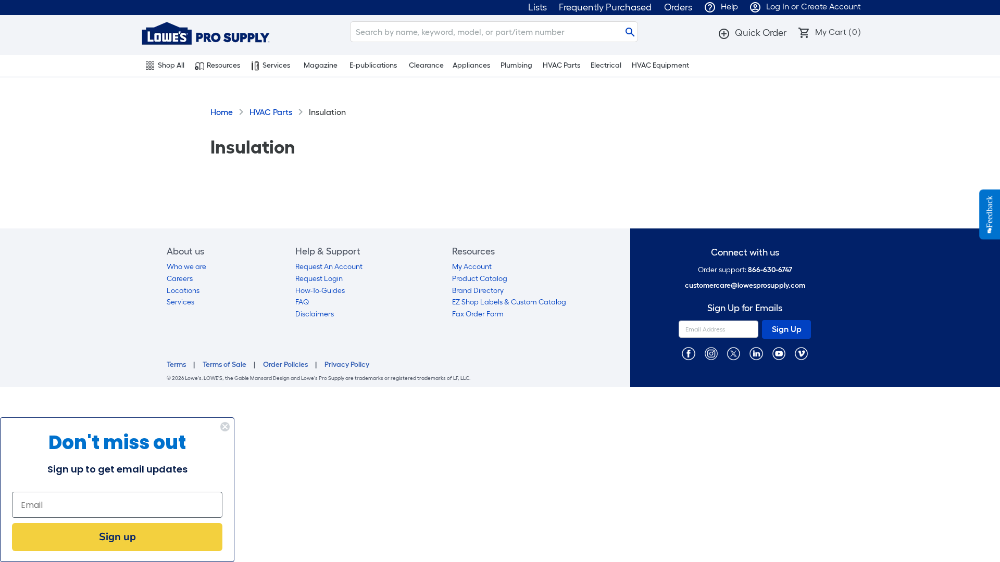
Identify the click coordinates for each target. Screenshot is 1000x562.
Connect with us (745, 252)
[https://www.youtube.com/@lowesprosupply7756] (779, 353)
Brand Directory (478, 290)
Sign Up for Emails (744, 308)
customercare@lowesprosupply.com (745, 285)
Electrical (606, 65)
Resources (223, 65)
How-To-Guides (320, 290)
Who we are (186, 266)
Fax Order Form (478, 314)
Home (221, 112)
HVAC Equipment (660, 65)
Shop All (171, 65)
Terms (176, 364)
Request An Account (328, 266)
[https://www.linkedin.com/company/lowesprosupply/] (756, 353)
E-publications (373, 65)
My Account (472, 266)
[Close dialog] (225, 427)
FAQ (302, 302)
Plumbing (516, 65)
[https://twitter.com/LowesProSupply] (734, 353)
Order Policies (285, 364)
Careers (180, 278)
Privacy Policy (346, 364)
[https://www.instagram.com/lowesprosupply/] (711, 353)
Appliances (471, 65)
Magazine (321, 65)
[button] (752, 33)
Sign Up (787, 329)
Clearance (426, 65)
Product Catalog (479, 278)
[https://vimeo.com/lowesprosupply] (801, 353)
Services (276, 65)
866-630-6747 (770, 269)
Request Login (319, 278)
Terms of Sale (224, 364)
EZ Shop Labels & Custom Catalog (509, 302)
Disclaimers (314, 314)
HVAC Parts (561, 65)
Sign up (117, 537)
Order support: (745, 269)
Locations (183, 290)
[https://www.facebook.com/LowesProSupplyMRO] (688, 353)
